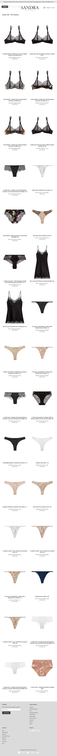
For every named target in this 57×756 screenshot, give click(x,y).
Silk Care (4, 739)
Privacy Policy (32, 716)
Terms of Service (33, 718)
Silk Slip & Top (5, 732)
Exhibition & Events (33, 709)
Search (31, 723)
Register (49, 7)
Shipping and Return (34, 712)
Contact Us (4, 741)
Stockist (31, 721)
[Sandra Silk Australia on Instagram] (38, 731)
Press (31, 710)
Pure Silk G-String (5, 736)
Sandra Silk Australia (32, 749)
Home (3, 730)
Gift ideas (4, 734)
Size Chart (32, 720)
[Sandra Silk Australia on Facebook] (33, 731)
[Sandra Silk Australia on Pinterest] (36, 731)
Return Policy (32, 714)
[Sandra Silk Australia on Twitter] (30, 731)
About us (31, 707)
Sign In (53, 7)
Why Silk (4, 737)
